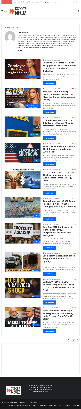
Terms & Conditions (65, 405)
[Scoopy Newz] (18, 11)
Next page (71, 340)
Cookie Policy (43, 405)
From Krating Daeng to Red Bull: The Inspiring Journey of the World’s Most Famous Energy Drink (59, 176)
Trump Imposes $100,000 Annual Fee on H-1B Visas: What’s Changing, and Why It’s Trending (59, 204)
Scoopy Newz (33, 402)
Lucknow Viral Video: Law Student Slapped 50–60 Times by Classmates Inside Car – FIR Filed (58, 286)
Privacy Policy (33, 405)
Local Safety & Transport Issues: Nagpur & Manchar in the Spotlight (59, 258)
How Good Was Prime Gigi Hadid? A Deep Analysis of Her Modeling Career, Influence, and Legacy (59, 95)
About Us (25, 405)
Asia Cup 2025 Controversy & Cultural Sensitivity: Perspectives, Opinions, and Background (58, 231)
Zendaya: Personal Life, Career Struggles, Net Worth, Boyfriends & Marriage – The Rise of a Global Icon (59, 66)
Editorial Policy (53, 405)
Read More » (49, 83)
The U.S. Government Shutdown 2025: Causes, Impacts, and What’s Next (59, 149)
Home (8, 27)
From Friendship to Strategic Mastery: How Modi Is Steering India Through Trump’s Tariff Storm (58, 314)
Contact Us (75, 405)
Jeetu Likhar (23, 32)
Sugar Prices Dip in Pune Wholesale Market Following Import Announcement (36, 2)
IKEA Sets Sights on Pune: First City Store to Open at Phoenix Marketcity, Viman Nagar (58, 123)
